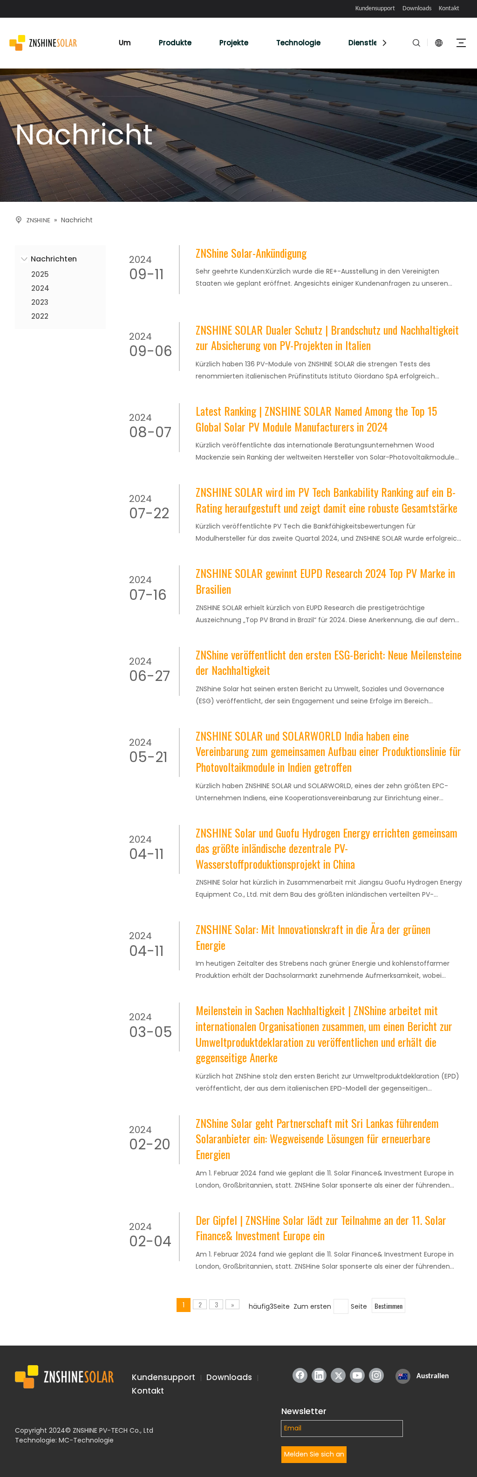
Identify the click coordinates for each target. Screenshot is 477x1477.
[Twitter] (338, 1375)
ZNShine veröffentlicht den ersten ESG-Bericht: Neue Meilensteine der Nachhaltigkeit (329, 662)
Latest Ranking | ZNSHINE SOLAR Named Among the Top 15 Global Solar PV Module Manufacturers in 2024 (316, 418)
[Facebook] (300, 1375)
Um (125, 43)
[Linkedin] (319, 1375)
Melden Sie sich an (314, 1454)
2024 (40, 288)
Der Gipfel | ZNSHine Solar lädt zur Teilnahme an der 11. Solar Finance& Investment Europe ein (321, 1227)
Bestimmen (388, 1306)
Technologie (298, 43)
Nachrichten (54, 259)
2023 (39, 302)
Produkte (175, 43)
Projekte (233, 43)
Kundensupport (375, 8)
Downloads (416, 8)
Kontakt (449, 8)
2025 (40, 274)
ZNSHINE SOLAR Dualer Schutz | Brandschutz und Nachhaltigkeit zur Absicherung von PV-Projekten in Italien (327, 337)
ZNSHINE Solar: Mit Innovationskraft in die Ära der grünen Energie (313, 937)
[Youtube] (357, 1375)
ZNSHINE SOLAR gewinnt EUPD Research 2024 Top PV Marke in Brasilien (325, 581)
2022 (39, 316)
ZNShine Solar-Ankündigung (251, 253)
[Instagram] (376, 1375)
